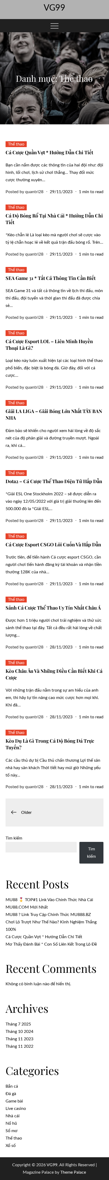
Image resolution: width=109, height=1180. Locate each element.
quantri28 (34, 192)
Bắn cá (12, 1086)
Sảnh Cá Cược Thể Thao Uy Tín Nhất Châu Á (53, 608)
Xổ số (11, 1145)
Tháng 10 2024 (19, 1031)
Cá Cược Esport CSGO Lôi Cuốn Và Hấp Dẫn (53, 544)
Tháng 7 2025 (18, 1024)
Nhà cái (13, 1116)
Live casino (16, 1108)
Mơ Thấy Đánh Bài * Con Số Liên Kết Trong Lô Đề (51, 944)
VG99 (54, 8)
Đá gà (11, 1094)
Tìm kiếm (14, 838)
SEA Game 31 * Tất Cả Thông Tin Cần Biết (51, 278)
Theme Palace (73, 1172)
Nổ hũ (11, 1123)
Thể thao (16, 144)
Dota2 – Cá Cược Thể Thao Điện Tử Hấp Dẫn (54, 481)
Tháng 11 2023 (19, 1039)
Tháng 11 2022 (19, 1046)
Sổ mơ (11, 1131)
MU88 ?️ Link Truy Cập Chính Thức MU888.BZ (48, 915)
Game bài (14, 1101)
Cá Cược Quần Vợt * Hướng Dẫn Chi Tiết (49, 152)
